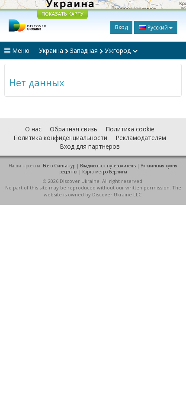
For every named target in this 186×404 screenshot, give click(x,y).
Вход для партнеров (90, 146)
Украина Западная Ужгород (85, 50)
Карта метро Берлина (104, 172)
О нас (33, 129)
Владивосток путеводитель (108, 166)
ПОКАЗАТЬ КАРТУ (62, 13)
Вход (121, 27)
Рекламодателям (140, 138)
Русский (157, 27)
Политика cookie (130, 129)
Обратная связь (73, 129)
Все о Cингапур (59, 166)
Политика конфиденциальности (60, 138)
